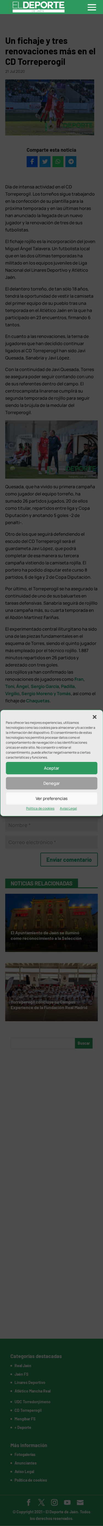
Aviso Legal (68, 808)
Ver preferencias (52, 798)
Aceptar (51, 768)
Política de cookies (40, 808)
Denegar (51, 783)
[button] (94, 717)
